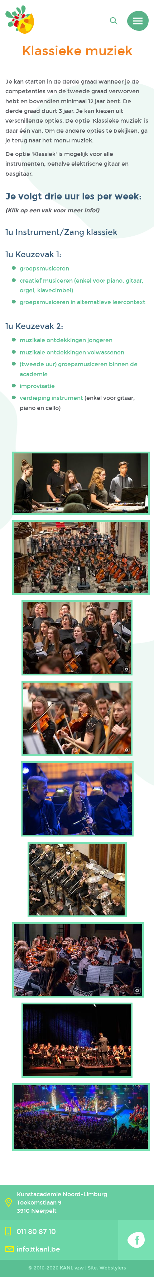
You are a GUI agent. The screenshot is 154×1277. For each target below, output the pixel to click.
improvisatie (37, 386)
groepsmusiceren (44, 268)
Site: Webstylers (107, 1268)
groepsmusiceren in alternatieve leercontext (82, 302)
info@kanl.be (38, 1249)
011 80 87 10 (36, 1231)
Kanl (19, 19)
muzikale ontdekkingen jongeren (66, 340)
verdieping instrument (52, 398)
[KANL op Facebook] (136, 1240)
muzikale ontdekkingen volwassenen (73, 352)
